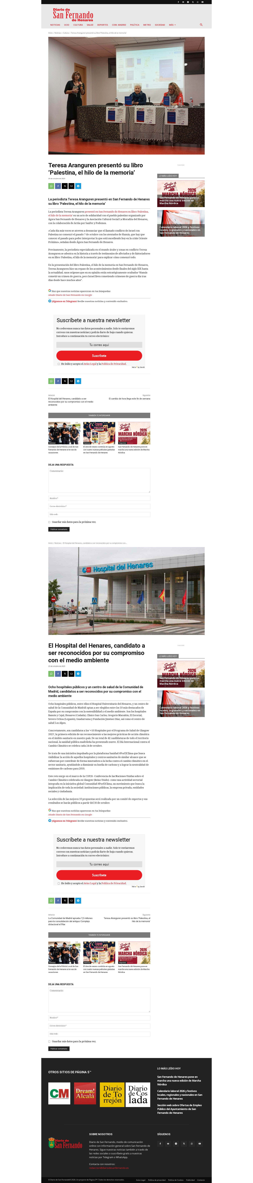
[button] (201, 25)
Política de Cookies (175, 1180)
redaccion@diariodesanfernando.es (109, 1168)
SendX (142, 367)
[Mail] (183, 2)
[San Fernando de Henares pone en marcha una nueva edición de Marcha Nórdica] (134, 433)
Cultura (78, 24)
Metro (147, 24)
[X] (193, 2)
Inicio (50, 33)
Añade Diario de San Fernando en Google (70, 295)
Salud (90, 24)
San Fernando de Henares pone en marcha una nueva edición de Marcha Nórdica (133, 450)
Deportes (102, 24)
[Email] (71, 186)
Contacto (201, 1180)
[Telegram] (188, 2)
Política (134, 24)
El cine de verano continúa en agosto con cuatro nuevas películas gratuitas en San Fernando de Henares (99, 450)
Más (171, 24)
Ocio (66, 24)
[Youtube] (202, 2)
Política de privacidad (156, 1180)
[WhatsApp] (197, 2)
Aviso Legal (90, 364)
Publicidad (190, 1180)
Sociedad (160, 24)
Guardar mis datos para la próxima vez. (74, 522)
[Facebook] (178, 2)
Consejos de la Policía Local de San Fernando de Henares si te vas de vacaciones (63, 450)
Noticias (55, 24)
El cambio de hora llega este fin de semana (129, 398)
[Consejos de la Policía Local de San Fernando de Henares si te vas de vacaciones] (64, 433)
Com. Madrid (119, 24)
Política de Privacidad (113, 364)
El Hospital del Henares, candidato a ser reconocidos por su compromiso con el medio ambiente (70, 401)
